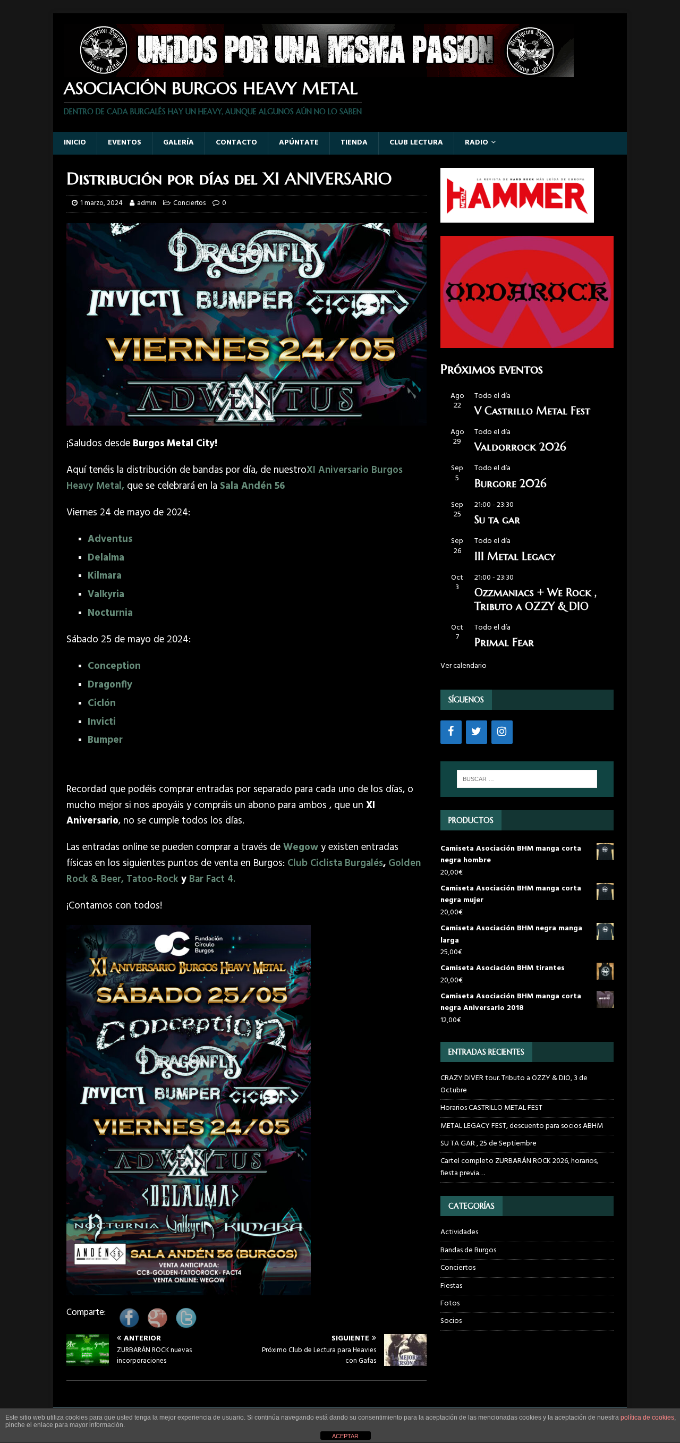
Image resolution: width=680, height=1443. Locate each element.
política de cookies (647, 1417)
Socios (451, 1321)
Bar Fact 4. (212, 879)
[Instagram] (502, 732)
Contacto (236, 143)
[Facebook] (451, 732)
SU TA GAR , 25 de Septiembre (488, 1144)
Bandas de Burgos (468, 1250)
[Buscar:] (527, 779)
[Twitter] (476, 732)
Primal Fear (504, 642)
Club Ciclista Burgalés (334, 863)
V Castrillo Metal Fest (532, 411)
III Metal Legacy (514, 556)
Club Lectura (416, 143)
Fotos (450, 1303)
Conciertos (189, 203)
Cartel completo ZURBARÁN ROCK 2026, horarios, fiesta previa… (519, 1167)
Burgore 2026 (510, 483)
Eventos (124, 143)
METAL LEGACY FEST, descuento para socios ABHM (521, 1126)
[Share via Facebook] (129, 1325)
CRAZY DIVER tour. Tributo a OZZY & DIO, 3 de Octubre (514, 1084)
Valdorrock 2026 (520, 447)
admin (146, 203)
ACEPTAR (345, 1436)
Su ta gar (497, 520)
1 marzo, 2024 (101, 203)
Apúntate (299, 143)
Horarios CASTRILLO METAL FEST (491, 1108)
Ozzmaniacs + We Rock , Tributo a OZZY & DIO (535, 599)
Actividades (459, 1232)
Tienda (354, 143)
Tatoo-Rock (152, 879)
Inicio (75, 143)
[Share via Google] (157, 1325)
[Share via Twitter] (186, 1325)
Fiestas (451, 1286)
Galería (178, 143)
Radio (476, 143)
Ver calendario (463, 666)
